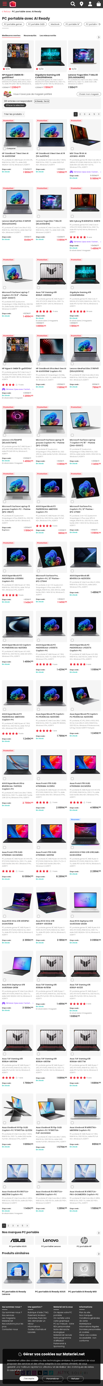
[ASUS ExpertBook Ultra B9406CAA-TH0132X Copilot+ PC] (17, 764)
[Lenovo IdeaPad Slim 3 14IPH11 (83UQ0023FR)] (17, 202)
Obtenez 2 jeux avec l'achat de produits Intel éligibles (87, 172)
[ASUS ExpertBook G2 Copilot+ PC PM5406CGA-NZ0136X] (17, 626)
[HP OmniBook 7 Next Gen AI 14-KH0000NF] (17, 134)
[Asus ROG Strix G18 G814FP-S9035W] (51, 902)
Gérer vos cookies (88, 1335)
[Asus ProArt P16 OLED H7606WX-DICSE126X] (17, 833)
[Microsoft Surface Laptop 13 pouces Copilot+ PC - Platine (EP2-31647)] (17, 487)
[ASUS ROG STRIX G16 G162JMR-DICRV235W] (85, 833)
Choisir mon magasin (89, 94)
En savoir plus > (15, 1370)
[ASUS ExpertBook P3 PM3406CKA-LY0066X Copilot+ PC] (17, 557)
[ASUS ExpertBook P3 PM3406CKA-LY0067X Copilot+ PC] (51, 626)
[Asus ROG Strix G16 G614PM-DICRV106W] (17, 902)
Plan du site (84, 1312)
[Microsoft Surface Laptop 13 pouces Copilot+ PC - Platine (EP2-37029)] (51, 421)
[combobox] (13, 114)
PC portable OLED (36, 24)
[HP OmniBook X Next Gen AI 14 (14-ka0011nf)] (51, 134)
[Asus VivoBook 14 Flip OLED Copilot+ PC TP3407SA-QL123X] (17, 1108)
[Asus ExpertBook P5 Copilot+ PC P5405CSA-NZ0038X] (51, 695)
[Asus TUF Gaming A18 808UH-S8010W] (17, 1040)
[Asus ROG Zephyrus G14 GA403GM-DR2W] (85, 902)
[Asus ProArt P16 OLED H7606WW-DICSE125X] (85, 764)
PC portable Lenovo (51, 1246)
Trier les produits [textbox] (13, 114)
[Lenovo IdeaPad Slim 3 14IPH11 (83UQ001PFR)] (85, 350)
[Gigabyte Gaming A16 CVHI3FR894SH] (85, 273)
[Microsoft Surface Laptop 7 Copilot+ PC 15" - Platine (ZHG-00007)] (85, 421)
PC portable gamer (13, 24)
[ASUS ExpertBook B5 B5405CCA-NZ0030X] (85, 557)
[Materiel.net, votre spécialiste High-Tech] (12, 4)
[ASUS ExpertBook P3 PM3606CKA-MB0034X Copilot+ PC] (17, 695)
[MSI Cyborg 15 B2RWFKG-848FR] (85, 202)
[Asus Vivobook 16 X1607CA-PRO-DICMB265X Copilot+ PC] (85, 1173)
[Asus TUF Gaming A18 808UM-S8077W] (85, 1040)
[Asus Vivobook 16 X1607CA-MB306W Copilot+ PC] (51, 1173)
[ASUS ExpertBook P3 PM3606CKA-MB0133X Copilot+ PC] (51, 487)
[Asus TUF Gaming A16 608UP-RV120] (85, 966)
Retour (7, 11)
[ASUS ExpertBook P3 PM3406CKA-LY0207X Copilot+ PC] (85, 626)
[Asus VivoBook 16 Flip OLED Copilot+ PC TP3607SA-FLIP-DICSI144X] (51, 1108)
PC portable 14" (73, 24)
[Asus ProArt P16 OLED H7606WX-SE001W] (51, 833)
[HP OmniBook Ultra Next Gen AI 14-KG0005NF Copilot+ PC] (51, 350)
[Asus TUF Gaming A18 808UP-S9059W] (51, 273)
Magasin (82, 2)
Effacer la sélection (15, 105)
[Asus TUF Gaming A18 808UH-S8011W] (51, 1040)
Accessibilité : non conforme (87, 1339)
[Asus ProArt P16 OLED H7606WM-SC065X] (51, 764)
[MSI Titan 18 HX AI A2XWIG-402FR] (85, 134)
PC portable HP (84, 1246)
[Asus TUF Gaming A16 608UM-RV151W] (51, 966)
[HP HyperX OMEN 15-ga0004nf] (17, 350)
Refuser (75, 1378)
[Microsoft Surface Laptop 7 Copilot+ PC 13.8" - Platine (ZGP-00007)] (17, 273)
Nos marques (85, 1315)
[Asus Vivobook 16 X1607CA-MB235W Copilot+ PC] (17, 1173)
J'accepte (28, 1378)
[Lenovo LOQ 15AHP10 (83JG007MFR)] (17, 421)
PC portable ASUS (18, 1246)
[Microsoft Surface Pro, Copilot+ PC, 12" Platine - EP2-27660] (85, 487)
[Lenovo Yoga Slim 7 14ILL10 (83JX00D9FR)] (51, 202)
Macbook (55, 24)
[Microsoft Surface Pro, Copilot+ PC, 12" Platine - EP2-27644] (51, 557)
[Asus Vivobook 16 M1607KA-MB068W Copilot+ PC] (85, 1108)
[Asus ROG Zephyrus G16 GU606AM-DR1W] (17, 966)
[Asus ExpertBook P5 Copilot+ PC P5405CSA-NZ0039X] (85, 695)
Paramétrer (52, 1378)
